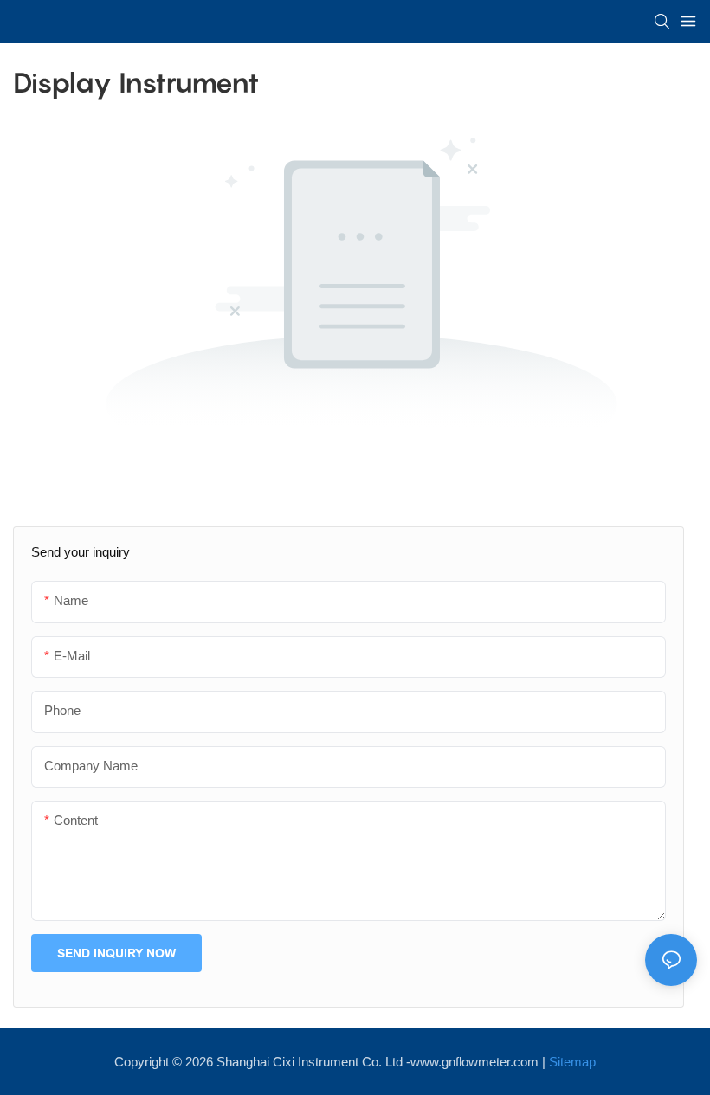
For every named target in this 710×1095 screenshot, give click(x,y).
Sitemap (572, 1061)
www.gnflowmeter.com (474, 1061)
